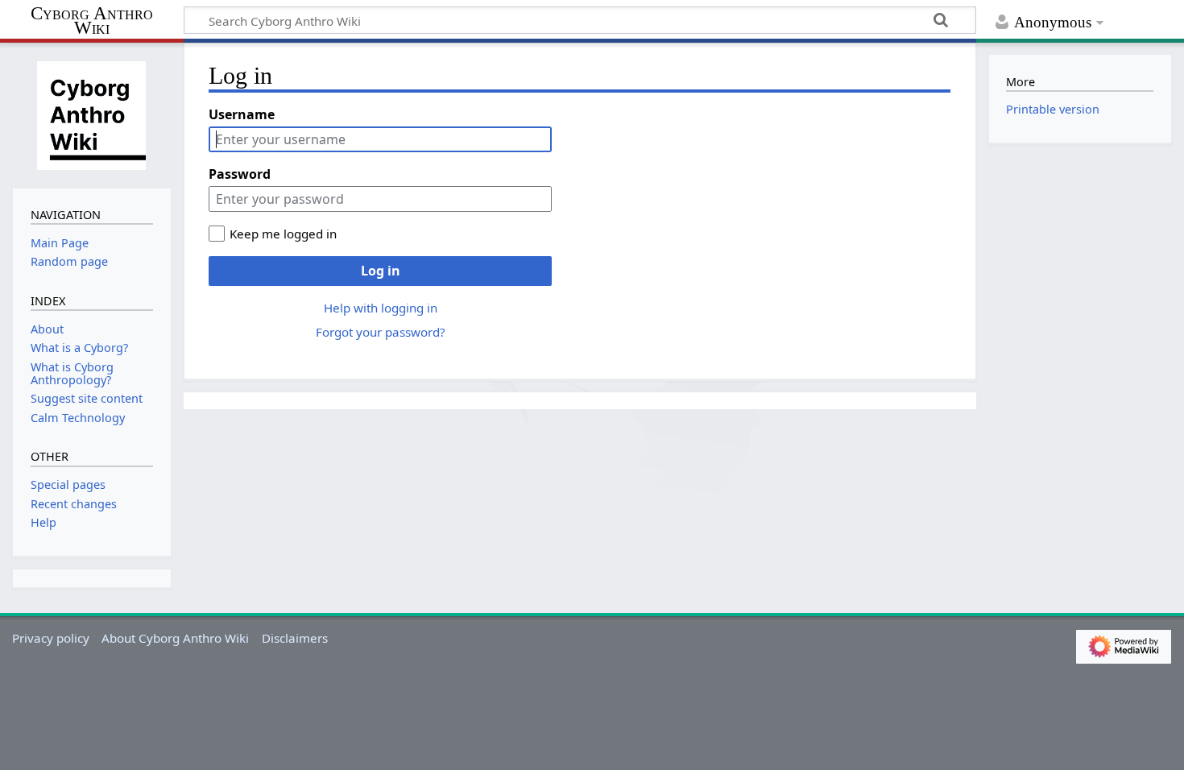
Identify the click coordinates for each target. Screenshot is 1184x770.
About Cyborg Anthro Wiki (175, 638)
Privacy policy (50, 638)
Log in (380, 270)
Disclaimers (295, 638)
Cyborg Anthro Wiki (92, 21)
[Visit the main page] (92, 114)
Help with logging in (380, 308)
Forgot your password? (380, 332)
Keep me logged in (283, 234)
